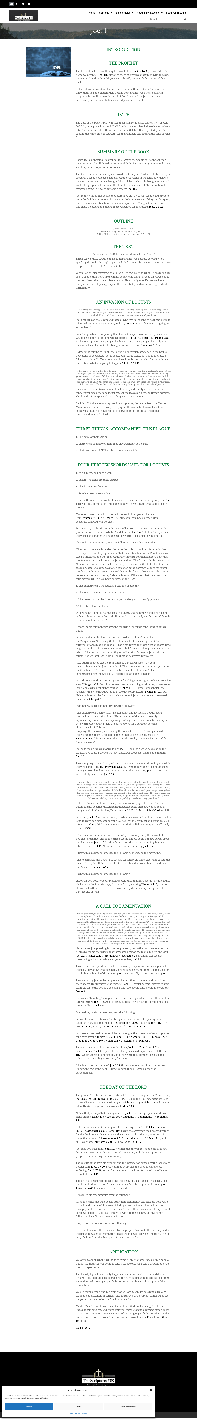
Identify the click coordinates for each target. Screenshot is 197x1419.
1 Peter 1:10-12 (131, 363)
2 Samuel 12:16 (139, 1037)
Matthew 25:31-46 (105, 1142)
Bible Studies (123, 12)
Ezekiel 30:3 (114, 1116)
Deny (78, 1406)
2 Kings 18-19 (152, 691)
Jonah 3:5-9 (130, 1040)
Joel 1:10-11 (101, 842)
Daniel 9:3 (145, 1040)
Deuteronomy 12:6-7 (88, 1026)
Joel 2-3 (121, 973)
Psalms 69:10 (83, 1040)
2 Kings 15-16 (90, 684)
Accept (29, 1406)
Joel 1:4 (165, 500)
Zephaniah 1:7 (146, 1116)
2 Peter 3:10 (113, 1130)
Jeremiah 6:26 (129, 955)
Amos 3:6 (161, 345)
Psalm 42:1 (89, 1188)
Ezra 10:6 (98, 1040)
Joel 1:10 (109, 774)
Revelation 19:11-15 (129, 1142)
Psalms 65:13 (149, 884)
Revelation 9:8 (84, 738)
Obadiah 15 (129, 1116)
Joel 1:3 (133, 337)
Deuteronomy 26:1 (112, 1026)
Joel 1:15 (115, 1065)
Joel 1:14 (137, 959)
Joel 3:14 (127, 1098)
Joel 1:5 (124, 749)
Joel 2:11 (103, 1098)
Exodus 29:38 (83, 828)
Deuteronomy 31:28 (87, 1051)
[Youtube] (29, 4)
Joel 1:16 (109, 1148)
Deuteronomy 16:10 (125, 1022)
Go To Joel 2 (83, 1327)
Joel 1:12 (148, 846)
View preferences (128, 1406)
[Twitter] (23, 4)
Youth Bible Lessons (148, 12)
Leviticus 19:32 (149, 1047)
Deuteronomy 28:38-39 (89, 518)
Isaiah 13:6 (98, 1116)
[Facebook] (17, 4)
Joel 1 (164, 973)
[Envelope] (11, 4)
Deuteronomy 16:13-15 (152, 1022)
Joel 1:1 (103, 74)
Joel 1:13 (81, 955)
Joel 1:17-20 (98, 1166)
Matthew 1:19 (161, 810)
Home (92, 12)
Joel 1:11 (97, 846)
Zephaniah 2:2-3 (145, 1102)
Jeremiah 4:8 (111, 955)
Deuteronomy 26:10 (136, 1026)
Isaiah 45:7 (147, 345)
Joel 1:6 (80, 756)
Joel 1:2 (119, 323)
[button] (150, 1389)
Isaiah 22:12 (95, 955)
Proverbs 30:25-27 (115, 766)
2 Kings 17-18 (127, 688)
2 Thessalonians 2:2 (92, 1130)
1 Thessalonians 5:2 (108, 1138)
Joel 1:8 (92, 817)
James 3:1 (81, 991)
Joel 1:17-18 (94, 1170)
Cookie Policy (73, 1414)
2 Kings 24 (95, 699)
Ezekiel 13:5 (127, 1106)
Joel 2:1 (92, 1098)
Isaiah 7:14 (145, 810)
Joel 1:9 (132, 188)
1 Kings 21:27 (157, 1037)
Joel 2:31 (115, 1098)
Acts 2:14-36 (141, 71)
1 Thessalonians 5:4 (133, 1138)
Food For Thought (176, 12)
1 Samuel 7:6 (121, 1037)
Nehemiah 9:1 (114, 1040)
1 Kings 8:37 (111, 518)
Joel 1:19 (94, 1174)
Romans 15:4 (144, 1317)
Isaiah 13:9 (128, 1102)
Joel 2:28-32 (156, 206)
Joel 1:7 (99, 766)
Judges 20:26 (104, 1037)
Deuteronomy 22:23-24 (123, 810)
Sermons (104, 12)
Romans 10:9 (133, 323)
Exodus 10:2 (146, 337)
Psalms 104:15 (100, 867)
